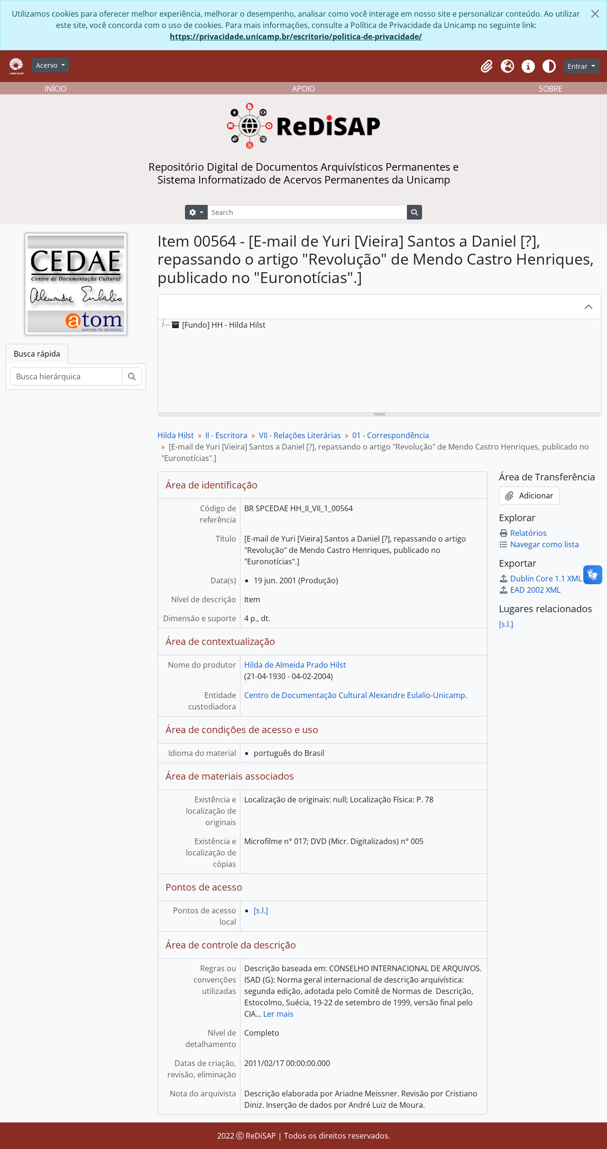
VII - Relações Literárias (300, 435)
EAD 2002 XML (535, 590)
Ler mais (278, 1014)
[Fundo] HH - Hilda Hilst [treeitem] (224, 325)
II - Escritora (226, 435)
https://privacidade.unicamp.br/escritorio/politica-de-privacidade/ (296, 36)
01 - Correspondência (390, 435)
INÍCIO (55, 88)
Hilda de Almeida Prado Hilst (295, 665)
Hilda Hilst (175, 435)
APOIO (303, 88)
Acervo (47, 65)
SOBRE (550, 88)
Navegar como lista (544, 544)
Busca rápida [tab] (37, 354)
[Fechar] (595, 13)
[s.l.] (261, 910)
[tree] (379, 366)
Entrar (578, 66)
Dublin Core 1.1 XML (546, 578)
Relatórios (528, 533)
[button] (486, 66)
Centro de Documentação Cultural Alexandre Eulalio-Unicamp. (355, 695)
